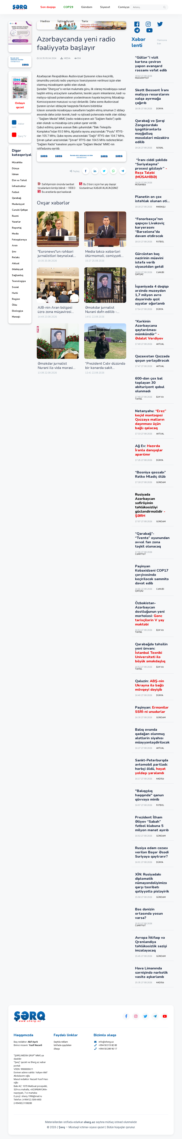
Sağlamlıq (17, 275)
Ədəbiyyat (17, 269)
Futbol (15, 192)
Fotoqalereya (19, 239)
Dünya (15, 168)
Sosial (15, 287)
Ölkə (14, 305)
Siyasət (105, 7)
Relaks (16, 257)
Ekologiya (17, 311)
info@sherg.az (106, 1041)
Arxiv (15, 245)
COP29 (68, 7)
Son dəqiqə (48, 7)
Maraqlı (16, 316)
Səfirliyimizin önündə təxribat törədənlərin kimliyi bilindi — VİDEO (56, 186)
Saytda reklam (61, 1041)
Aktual (15, 263)
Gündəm (86, 7)
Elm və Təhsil (19, 180)
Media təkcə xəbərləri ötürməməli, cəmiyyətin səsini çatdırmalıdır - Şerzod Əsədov (104, 258)
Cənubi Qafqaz (20, 210)
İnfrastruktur (19, 186)
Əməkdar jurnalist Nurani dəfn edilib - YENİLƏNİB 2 (101, 311)
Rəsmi (15, 216)
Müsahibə (17, 162)
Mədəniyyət (18, 204)
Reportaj (16, 227)
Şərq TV (22, 136)
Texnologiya (19, 281)
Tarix (85, 21)
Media (15, 233)
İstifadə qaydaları (62, 1045)
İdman (15, 174)
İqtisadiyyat (66, 21)
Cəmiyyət (124, 7)
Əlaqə (57, 1048)
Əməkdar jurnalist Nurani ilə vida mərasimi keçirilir (57, 367)
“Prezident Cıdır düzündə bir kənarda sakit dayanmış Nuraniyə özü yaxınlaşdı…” (105, 370)
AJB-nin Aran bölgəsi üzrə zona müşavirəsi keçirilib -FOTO (55, 311)
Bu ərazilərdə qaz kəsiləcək (56, 191)
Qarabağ (16, 198)
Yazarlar (16, 221)
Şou (14, 251)
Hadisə (45, 21)
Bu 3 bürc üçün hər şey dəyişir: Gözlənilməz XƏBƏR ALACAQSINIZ (98, 186)
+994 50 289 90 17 (108, 1048)
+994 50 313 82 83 (108, 1045)
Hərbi (15, 293)
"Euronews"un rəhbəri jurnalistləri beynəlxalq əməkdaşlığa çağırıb (57, 255)
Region (16, 299)
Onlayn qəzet (20, 105)
